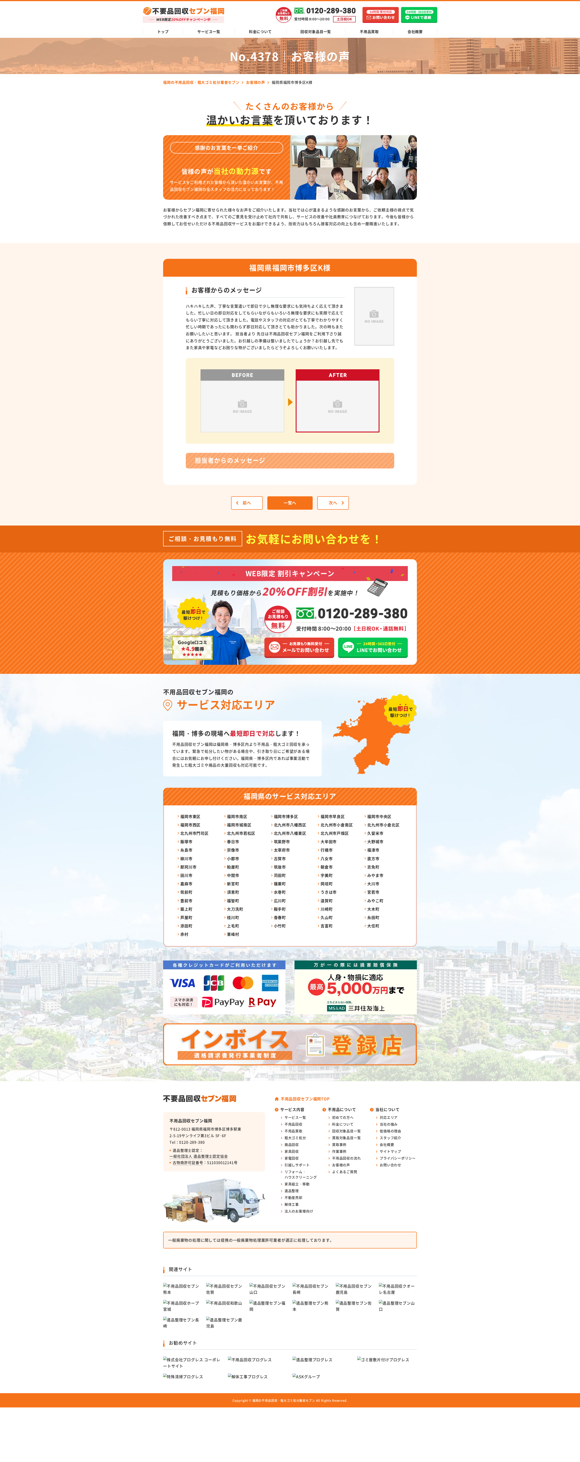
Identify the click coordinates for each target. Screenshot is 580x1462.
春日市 (233, 841)
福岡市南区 (237, 816)
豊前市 (186, 900)
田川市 (186, 875)
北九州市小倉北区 (383, 825)
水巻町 (280, 892)
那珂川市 (188, 867)
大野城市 (375, 841)
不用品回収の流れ (346, 1158)
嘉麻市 (186, 883)
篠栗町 (280, 883)
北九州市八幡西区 (290, 825)
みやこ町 (375, 900)
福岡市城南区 (239, 825)
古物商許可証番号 (188, 1162)
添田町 (186, 926)
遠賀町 (327, 900)
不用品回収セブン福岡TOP (305, 1099)
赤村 (184, 934)
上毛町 (233, 926)
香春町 (280, 917)
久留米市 (375, 833)
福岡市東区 (190, 816)
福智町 (233, 900)
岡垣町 (327, 883)
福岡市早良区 (333, 816)
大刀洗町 (235, 909)
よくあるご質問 (344, 1171)
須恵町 (233, 892)
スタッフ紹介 (390, 1137)
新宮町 (233, 883)
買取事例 (339, 1144)
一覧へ (290, 503)
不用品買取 (369, 31)
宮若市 (373, 892)
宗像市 (233, 850)
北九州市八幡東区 (290, 833)
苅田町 (280, 875)
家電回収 (292, 1158)
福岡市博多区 (286, 816)
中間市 (233, 875)
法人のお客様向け (299, 1211)
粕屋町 (233, 867)
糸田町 (373, 917)
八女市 (327, 858)
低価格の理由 (390, 1130)
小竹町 (280, 926)
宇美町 (327, 875)
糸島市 (186, 850)
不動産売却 (293, 1197)
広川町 (280, 900)
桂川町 (233, 917)
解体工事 (292, 1204)
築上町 (186, 909)
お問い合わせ (390, 1164)
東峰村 (233, 934)
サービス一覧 (208, 31)
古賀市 (280, 858)
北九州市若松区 (241, 833)
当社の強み (389, 1124)
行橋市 (327, 850)
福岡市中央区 (379, 816)
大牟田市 (329, 841)
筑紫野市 (282, 841)
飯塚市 (186, 841)
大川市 (373, 883)
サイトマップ (390, 1151)
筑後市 (280, 867)
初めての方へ (343, 1117)
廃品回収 (292, 1144)
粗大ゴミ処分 (295, 1137)
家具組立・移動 (297, 1183)
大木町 (373, 909)
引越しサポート (297, 1164)
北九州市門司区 (194, 833)
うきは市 (329, 892)
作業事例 (339, 1151)
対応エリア (389, 1117)
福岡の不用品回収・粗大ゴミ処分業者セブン (283, 1400)
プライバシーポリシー (398, 1158)
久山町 (327, 917)
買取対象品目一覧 (346, 1137)
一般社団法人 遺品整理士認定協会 (198, 1156)
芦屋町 (186, 917)
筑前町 (186, 892)
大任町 (373, 926)
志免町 (373, 867)
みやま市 (375, 875)
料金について (260, 31)
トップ (163, 31)
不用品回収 (293, 1124)
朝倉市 (327, 867)
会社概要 (415, 31)
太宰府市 (282, 850)
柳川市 (186, 858)
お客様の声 (341, 1164)
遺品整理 (292, 1190)
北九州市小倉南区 (337, 825)
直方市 (373, 858)
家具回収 (292, 1151)
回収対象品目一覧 (315, 31)
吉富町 (327, 926)
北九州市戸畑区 (335, 833)
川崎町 (327, 909)
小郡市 (233, 858)
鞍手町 (280, 909)
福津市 (373, 850)
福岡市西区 (190, 825)
